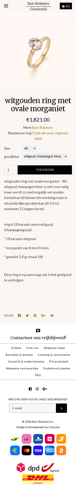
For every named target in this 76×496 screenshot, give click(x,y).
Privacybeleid (58, 361)
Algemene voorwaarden (22, 368)
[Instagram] (37, 388)
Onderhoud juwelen (56, 368)
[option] (38, 51)
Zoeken (16, 348)
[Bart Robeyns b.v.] (38, 6)
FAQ (38, 375)
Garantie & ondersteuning (26, 361)
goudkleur (12, 156)
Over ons (32, 348)
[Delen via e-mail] (52, 315)
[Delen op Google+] (43, 315)
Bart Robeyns (42, 127)
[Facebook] (30, 388)
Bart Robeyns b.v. (42, 421)
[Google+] (45, 388)
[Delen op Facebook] (19, 315)
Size (7, 148)
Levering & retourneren (54, 354)
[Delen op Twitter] (27, 315)
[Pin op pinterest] (34, 315)
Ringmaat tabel (54, 348)
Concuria (54, 427)
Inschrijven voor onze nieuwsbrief (38, 399)
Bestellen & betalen (19, 354)
